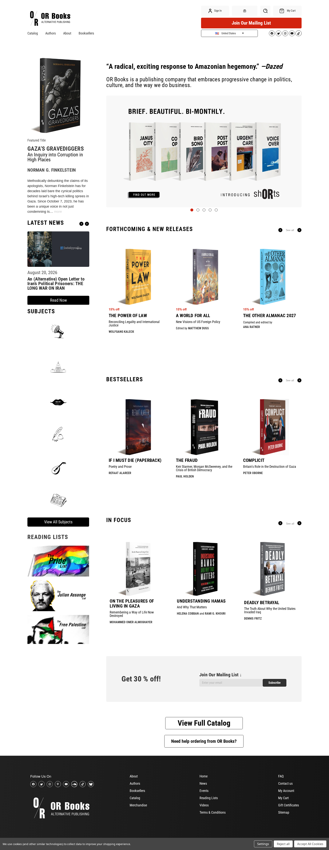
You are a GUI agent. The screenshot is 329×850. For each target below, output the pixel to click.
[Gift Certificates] (244, 11)
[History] (58, 435)
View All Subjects (58, 522)
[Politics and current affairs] (58, 366)
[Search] (265, 11)
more (58, 211)
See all (290, 230)
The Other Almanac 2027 (269, 315)
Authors (50, 33)
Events (204, 791)
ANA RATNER (251, 327)
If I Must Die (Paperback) (135, 460)
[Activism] (58, 331)
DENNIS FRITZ (253, 618)
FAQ (281, 776)
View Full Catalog (204, 723)
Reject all (283, 844)
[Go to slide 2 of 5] (197, 210)
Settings (263, 844)
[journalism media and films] (58, 500)
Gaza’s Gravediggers (55, 148)
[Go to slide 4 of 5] (210, 210)
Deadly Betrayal (261, 602)
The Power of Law (128, 315)
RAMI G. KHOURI (215, 613)
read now (58, 300)
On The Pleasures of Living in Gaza (132, 604)
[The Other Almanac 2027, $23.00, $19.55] (271, 277)
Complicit (253, 460)
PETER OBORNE (253, 473)
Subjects (41, 311)
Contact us (285, 783)
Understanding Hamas (201, 601)
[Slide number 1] (204, 151)
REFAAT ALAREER (120, 473)
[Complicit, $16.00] (271, 427)
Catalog (32, 33)
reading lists (47, 537)
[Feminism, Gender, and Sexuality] (58, 402)
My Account (286, 791)
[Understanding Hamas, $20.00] (204, 569)
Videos (204, 805)
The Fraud (187, 460)
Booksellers (86, 33)
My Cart (283, 798)
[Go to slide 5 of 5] (216, 210)
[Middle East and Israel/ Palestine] (58, 467)
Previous (81, 224)
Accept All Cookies (310, 844)
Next (87, 224)
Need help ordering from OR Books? (204, 741)
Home (204, 776)
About (67, 33)
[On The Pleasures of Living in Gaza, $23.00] (137, 569)
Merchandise (138, 805)
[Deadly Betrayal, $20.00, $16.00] (271, 569)
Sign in (218, 10)
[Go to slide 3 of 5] (204, 210)
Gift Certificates (288, 805)
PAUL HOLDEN (185, 476)
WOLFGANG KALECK (121, 331)
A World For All (193, 315)
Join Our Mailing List (251, 23)
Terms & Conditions (213, 812)
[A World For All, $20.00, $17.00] (204, 277)
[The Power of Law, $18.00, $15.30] (137, 277)
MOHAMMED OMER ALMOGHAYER (131, 622)
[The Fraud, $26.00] (204, 427)
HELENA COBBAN (188, 613)
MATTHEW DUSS (198, 328)
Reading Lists (209, 798)
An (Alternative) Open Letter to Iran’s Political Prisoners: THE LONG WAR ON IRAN (56, 283)
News (203, 783)
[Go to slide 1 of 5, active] (191, 210)
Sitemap (283, 812)
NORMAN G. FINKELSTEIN (51, 170)
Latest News (45, 223)
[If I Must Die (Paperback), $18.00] (137, 427)
